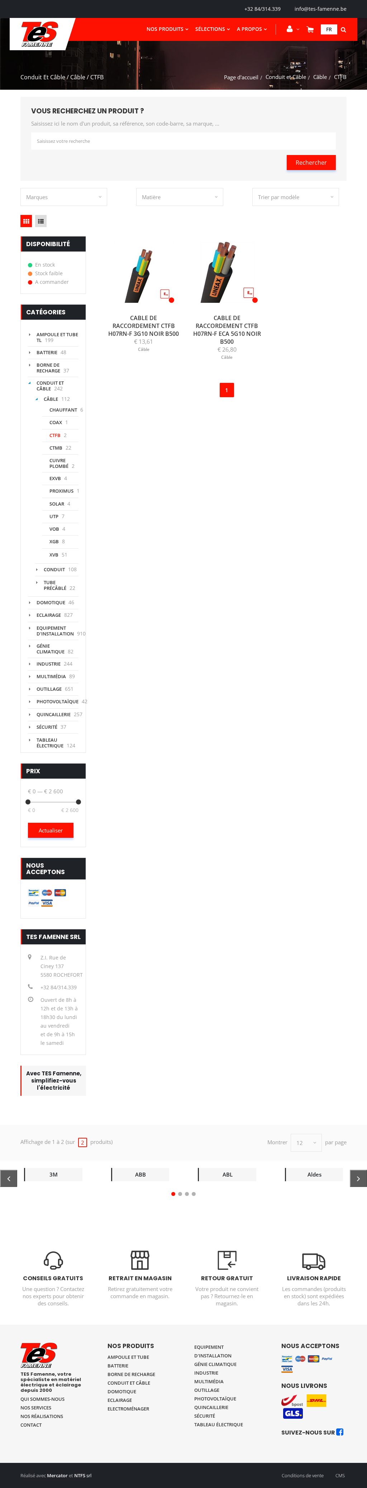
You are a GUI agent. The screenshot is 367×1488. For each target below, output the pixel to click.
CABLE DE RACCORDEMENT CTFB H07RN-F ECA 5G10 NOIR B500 (227, 330)
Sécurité (47, 727)
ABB (140, 1174)
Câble (320, 76)
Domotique (51, 602)
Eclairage (49, 615)
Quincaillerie (54, 714)
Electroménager (128, 1408)
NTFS (79, 1475)
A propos (249, 28)
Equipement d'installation (55, 631)
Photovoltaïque (57, 701)
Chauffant (63, 410)
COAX (55, 422)
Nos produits (165, 28)
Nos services (35, 1407)
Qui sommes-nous (42, 1399)
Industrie (49, 664)
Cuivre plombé (58, 463)
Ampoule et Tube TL (57, 337)
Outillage (49, 689)
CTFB (55, 435)
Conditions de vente (303, 1475)
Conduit (54, 569)
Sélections (210, 28)
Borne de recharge (48, 368)
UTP (53, 516)
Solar (56, 504)
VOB (54, 529)
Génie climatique (51, 649)
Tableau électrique (50, 743)
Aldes (314, 1174)
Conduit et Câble (286, 76)
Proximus (61, 491)
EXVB (55, 478)
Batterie (47, 352)
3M (53, 1174)
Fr (329, 29)
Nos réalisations (41, 1416)
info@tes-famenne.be (321, 8)
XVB (53, 554)
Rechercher (311, 162)
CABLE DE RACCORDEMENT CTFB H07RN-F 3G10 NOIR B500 (143, 326)
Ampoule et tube (128, 1357)
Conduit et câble (129, 1383)
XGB (54, 541)
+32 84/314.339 (262, 8)
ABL (228, 1174)
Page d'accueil (241, 77)
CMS (340, 1475)
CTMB (55, 448)
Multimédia (51, 676)
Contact (31, 1425)
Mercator (57, 1475)
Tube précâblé (55, 585)
